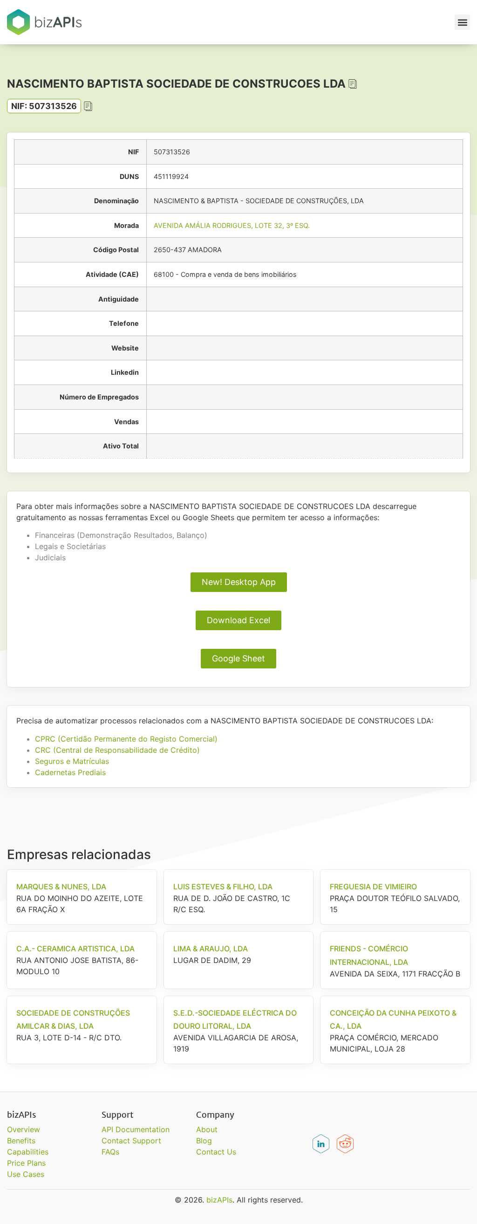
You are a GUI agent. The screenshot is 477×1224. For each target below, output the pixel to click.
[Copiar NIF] (88, 106)
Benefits (21, 1140)
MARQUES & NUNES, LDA (61, 886)
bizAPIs (219, 1199)
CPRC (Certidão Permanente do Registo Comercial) (126, 738)
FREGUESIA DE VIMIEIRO (373, 886)
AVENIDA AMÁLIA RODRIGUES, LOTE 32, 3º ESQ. (232, 225)
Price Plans (26, 1163)
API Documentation (136, 1129)
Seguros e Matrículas (72, 761)
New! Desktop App (239, 582)
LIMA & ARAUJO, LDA (210, 948)
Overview (23, 1129)
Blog (204, 1140)
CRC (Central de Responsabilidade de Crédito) (117, 750)
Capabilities (27, 1151)
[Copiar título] (352, 84)
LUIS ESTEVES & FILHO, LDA (223, 886)
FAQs (110, 1151)
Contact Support (131, 1140)
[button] (462, 22)
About (207, 1129)
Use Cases (25, 1174)
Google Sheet (238, 658)
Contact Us (216, 1151)
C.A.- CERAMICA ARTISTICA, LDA (75, 948)
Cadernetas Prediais (70, 772)
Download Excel (238, 620)
